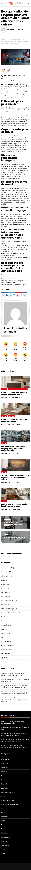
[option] (15, 867)
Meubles (18, 389)
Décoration (4, 592)
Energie (3, 605)
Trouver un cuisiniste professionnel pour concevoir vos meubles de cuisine (15, 477)
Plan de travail (5, 645)
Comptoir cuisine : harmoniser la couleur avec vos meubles (14, 393)
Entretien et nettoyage (8, 609)
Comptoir (11, 389)
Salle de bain (5, 654)
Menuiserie (4, 633)
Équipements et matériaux (9, 613)
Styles (25, 389)
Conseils (3, 584)
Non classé (4, 641)
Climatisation (5, 576)
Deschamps (10, 29)
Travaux (3, 662)
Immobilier (4, 625)
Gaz (2, 617)
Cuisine (5, 33)
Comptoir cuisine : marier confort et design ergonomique (14, 420)
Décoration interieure (8, 600)
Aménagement (5, 568)
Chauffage (4, 572)
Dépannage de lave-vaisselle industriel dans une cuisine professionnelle (13, 448)
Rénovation (4, 649)
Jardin (3, 629)
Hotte (3, 621)
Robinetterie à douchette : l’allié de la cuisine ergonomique (15, 505)
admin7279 (6, 398)
